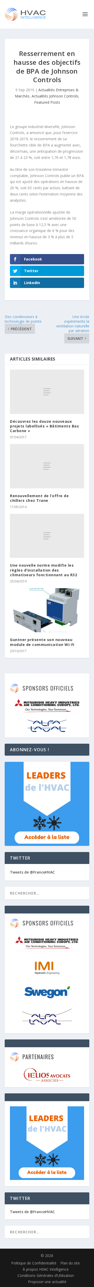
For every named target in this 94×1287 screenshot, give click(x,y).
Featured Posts (47, 102)
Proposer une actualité (47, 1281)
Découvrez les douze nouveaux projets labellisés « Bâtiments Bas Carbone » (44, 426)
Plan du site (70, 1263)
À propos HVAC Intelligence (46, 1269)
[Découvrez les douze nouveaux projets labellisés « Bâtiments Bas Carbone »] (47, 392)
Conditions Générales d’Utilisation (45, 1275)
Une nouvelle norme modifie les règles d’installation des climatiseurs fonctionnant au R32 (43, 570)
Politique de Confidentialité (33, 1263)
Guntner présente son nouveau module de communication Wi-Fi (42, 642)
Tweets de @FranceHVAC (32, 872)
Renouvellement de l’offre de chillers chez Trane (39, 498)
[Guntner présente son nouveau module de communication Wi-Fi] (47, 610)
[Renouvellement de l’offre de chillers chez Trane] (47, 466)
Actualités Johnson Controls (55, 96)
